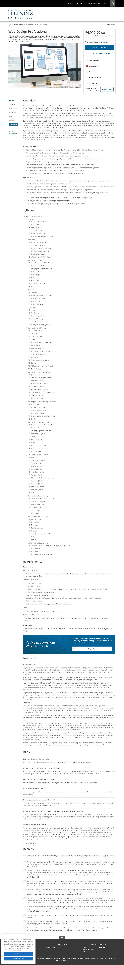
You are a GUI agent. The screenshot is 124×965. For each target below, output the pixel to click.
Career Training (50, 947)
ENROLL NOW (99, 47)
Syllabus (12, 104)
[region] (18, 949)
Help (84, 951)
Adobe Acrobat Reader (33, 601)
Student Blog (101, 947)
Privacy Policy (64, 960)
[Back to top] (62, 944)
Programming (29, 24)
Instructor (12, 112)
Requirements (13, 108)
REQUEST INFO (107, 89)
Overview (12, 100)
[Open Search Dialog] (112, 3)
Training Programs (18, 24)
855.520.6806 (13, 134)
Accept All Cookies (18, 954)
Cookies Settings (18, 958)
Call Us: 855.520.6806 (107, 25)
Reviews (11, 120)
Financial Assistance (88, 949)
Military (85, 947)
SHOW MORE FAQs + (30, 843)
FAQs (10, 116)
